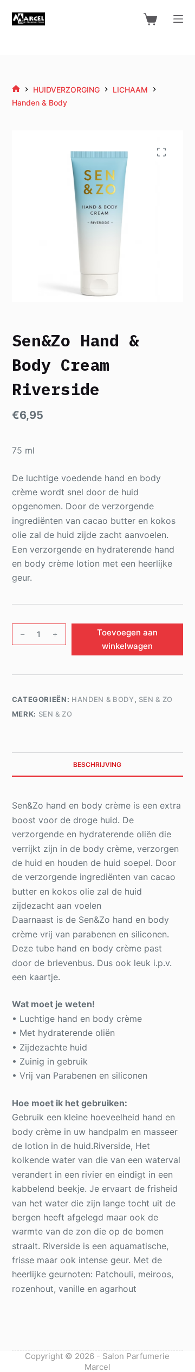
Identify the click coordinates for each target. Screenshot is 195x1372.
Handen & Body (103, 699)
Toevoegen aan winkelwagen (127, 639)
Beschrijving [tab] (97, 764)
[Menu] (178, 19)
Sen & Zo (156, 699)
